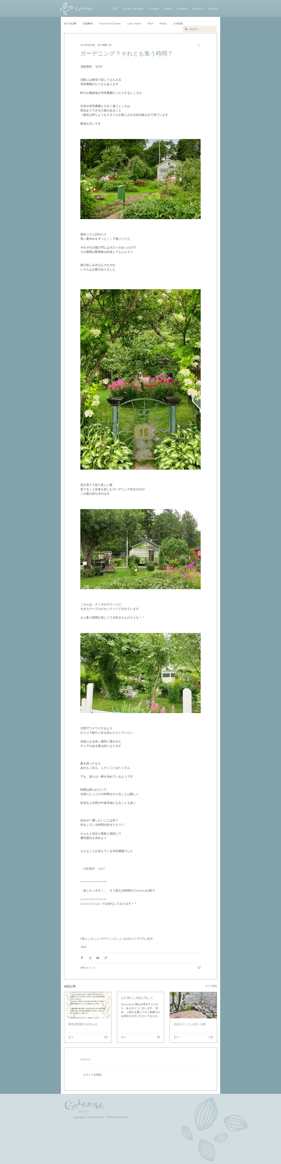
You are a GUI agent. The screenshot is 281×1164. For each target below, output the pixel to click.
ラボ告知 (178, 23)
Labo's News (134, 23)
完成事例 (88, 23)
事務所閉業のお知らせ (82, 1024)
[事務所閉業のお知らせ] (87, 1005)
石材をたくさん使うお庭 (190, 1024)
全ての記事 (70, 23)
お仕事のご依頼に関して (137, 998)
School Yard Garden (110, 23)
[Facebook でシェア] (81, 957)
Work (150, 23)
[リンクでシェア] (105, 957)
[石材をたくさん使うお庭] (193, 1005)
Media (163, 23)
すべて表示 (211, 985)
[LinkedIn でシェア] (97, 957)
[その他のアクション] (199, 45)
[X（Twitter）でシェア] (89, 957)
